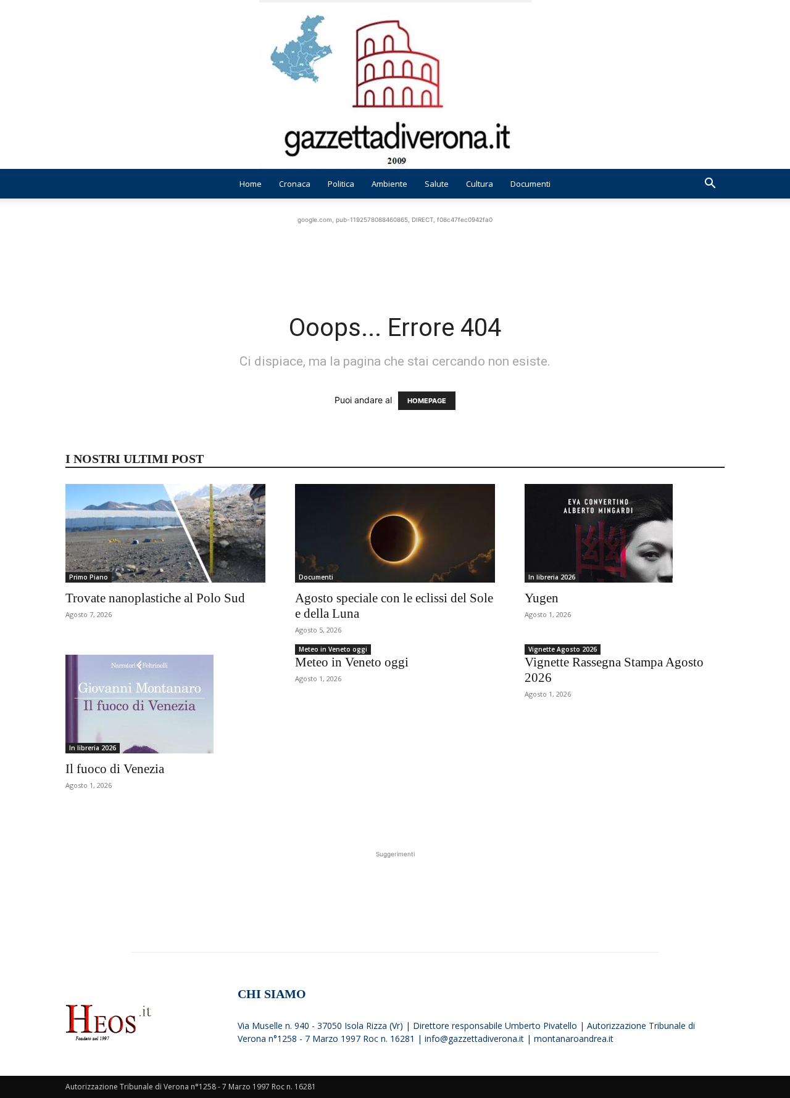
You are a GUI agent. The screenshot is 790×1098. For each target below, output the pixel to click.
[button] (710, 185)
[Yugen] (625, 533)
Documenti (530, 183)
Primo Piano (88, 577)
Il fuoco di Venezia (114, 768)
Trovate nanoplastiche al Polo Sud (155, 598)
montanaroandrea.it (573, 1038)
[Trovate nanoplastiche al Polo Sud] (165, 533)
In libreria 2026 (551, 577)
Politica (341, 183)
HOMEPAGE (426, 400)
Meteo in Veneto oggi (333, 649)
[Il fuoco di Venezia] (165, 704)
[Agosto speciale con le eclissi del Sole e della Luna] (395, 533)
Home (250, 183)
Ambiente (389, 183)
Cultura (479, 183)
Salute (437, 183)
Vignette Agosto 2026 (562, 649)
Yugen (542, 598)
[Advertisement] (395, 254)
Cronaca (294, 183)
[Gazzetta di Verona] (395, 84)
